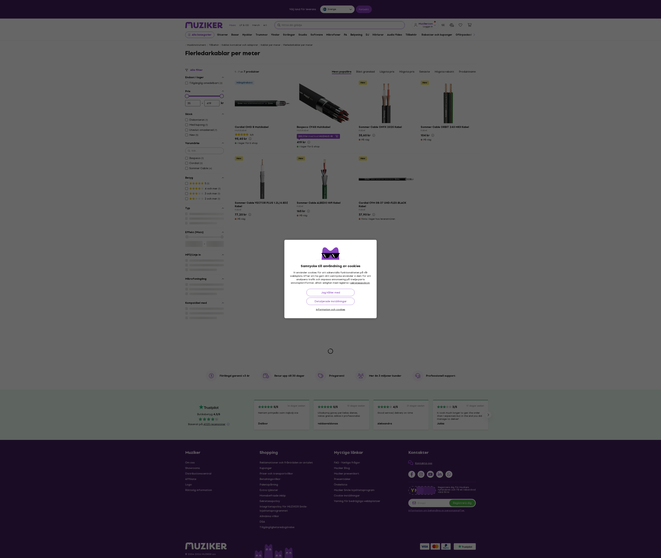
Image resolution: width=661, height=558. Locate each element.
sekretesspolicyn (360, 283)
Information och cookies (330, 309)
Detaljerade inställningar (330, 301)
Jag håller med (330, 292)
